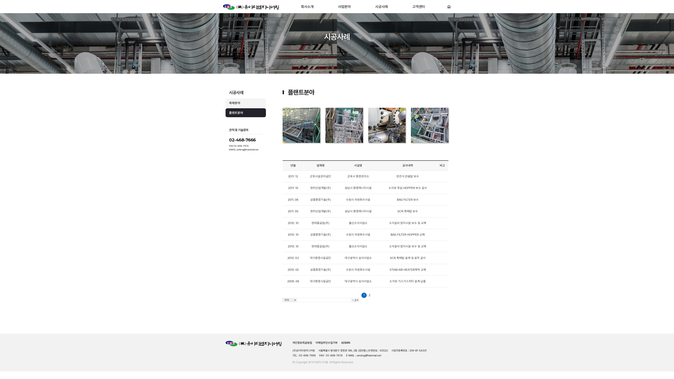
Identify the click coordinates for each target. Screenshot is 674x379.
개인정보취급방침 (302, 342)
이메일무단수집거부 (327, 342)
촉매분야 (234, 103)
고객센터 (418, 6)
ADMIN (345, 342)
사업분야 (344, 6)
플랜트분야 (236, 113)
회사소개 (307, 6)
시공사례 (381, 6)
